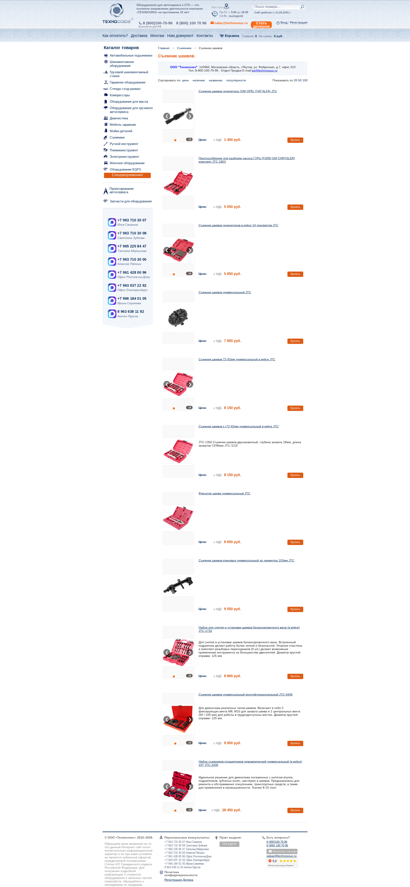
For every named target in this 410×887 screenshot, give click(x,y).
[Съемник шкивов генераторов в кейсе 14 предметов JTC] (178, 250)
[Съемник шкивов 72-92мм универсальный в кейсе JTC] (178, 384)
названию (216, 80)
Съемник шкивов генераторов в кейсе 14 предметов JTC (238, 225)
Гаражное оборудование (127, 82)
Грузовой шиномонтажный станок (129, 74)
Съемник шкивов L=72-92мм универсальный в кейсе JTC (239, 426)
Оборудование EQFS (125, 169)
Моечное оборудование (127, 163)
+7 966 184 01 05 (131, 299)
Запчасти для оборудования (131, 201)
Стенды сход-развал (125, 89)
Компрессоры (120, 95)
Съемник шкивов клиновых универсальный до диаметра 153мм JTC (246, 560)
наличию (199, 80)
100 (305, 80)
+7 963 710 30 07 (131, 220)
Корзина (232, 36)
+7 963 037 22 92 (131, 285)
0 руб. (278, 36)
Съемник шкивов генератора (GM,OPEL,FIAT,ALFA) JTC (238, 91)
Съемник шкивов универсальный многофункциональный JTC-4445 (246, 694)
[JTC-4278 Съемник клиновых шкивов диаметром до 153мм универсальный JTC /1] (178, 585)
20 (295, 80)
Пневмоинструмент (124, 150)
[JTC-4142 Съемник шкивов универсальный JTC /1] (178, 317)
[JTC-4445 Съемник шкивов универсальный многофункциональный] (178, 719)
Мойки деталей (121, 131)
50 (300, 80)
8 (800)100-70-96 (158, 23)
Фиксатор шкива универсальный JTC (224, 493)
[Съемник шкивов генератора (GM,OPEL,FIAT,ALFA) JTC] (178, 116)
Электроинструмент (124, 156)
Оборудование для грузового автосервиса (131, 110)
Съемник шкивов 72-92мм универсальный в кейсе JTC (237, 359)
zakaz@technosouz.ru (281, 856)
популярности (236, 80)
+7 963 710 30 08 (131, 233)
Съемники (117, 137)
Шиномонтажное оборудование (122, 63)
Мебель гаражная (123, 124)
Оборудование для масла (129, 101)
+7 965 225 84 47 (131, 246)
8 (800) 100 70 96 (191, 23)
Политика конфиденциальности (181, 873)
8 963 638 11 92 (130, 312)
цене (186, 80)
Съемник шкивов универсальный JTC (225, 292)
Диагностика (119, 118)
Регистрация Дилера (178, 879)
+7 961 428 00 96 (131, 272)
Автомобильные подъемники (131, 55)
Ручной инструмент (124, 144)
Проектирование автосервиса (122, 190)
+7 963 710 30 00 (131, 259)
